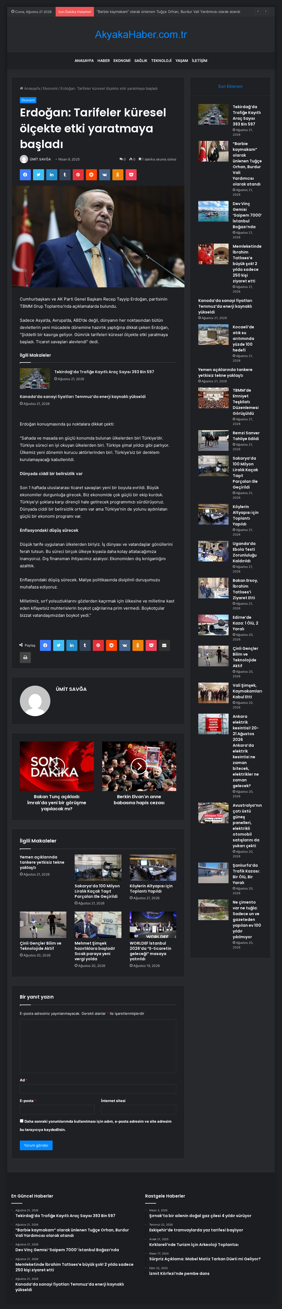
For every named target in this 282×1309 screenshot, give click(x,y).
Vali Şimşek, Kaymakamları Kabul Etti (247, 691)
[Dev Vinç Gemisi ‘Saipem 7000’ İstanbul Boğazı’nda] (213, 211)
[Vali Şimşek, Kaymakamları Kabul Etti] (213, 693)
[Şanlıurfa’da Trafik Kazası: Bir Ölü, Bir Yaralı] (213, 873)
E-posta (28, 1100)
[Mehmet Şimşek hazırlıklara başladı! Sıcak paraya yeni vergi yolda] (98, 925)
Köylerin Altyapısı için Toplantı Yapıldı (151, 888)
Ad (24, 1080)
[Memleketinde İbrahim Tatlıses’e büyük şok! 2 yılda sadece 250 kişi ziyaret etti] (213, 254)
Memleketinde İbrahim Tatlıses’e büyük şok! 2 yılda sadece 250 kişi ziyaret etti (247, 264)
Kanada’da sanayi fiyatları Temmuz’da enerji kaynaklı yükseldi (83, 396)
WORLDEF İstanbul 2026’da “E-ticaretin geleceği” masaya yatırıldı (150, 951)
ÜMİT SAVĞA (40, 159)
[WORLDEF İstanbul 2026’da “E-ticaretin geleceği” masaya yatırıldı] (153, 925)
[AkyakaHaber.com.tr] (141, 34)
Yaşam (181, 60)
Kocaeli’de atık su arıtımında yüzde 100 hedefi (243, 338)
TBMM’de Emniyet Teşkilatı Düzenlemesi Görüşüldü (246, 402)
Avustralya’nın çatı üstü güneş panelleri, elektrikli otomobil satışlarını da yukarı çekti (247, 826)
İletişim (199, 60)
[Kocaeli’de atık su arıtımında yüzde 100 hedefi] (213, 334)
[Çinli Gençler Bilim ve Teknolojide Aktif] (43, 925)
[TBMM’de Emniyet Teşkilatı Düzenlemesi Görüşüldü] (213, 398)
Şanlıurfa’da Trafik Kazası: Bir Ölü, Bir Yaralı (246, 874)
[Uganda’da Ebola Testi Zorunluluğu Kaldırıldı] (213, 551)
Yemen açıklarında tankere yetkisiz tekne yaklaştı (42, 862)
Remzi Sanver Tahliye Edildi (246, 435)
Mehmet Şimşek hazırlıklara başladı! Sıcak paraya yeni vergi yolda (95, 951)
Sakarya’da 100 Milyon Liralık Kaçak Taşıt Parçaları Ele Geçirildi (97, 891)
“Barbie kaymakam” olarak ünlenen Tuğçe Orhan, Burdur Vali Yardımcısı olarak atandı (247, 164)
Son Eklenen (230, 86)
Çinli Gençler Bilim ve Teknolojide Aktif (40, 945)
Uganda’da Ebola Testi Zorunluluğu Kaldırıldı (245, 552)
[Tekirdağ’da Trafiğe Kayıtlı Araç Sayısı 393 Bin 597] (35, 378)
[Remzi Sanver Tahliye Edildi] (213, 440)
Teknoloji (161, 60)
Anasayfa (84, 60)
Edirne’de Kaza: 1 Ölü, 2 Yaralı (245, 623)
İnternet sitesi (113, 1100)
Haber (103, 60)
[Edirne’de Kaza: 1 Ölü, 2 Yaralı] (213, 625)
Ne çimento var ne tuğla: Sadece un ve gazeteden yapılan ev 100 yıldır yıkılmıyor (247, 919)
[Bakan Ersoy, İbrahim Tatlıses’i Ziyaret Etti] (213, 588)
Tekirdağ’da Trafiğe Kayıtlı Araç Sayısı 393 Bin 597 (104, 372)
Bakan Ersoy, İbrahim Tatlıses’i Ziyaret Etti (245, 589)
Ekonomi (122, 60)
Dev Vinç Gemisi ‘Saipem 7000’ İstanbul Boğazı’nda (247, 215)
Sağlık (140, 60)
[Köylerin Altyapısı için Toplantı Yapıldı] (153, 868)
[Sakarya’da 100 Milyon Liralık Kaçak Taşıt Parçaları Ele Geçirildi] (98, 868)
